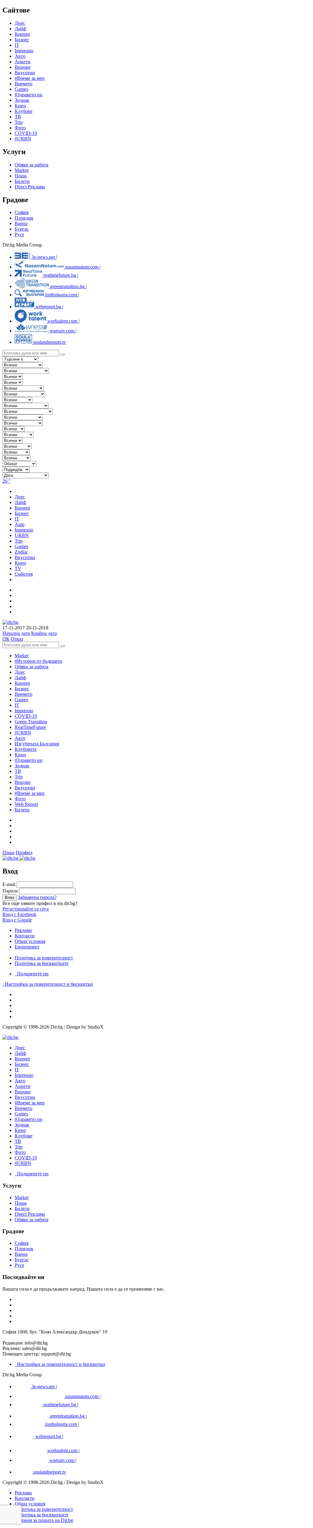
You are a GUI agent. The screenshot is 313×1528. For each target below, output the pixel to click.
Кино (20, 105)
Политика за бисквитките (41, 963)
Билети (22, 181)
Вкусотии (25, 72)
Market (21, 170)
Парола (10, 890)
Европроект (27, 946)
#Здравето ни (28, 94)
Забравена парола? (37, 897)
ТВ (18, 116)
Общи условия (30, 941)
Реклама (23, 930)
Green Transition (31, 721)
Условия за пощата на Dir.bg (44, 1520)
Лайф (20, 677)
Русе (19, 234)
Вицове (23, 67)
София (21, 212)
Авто (20, 56)
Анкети (23, 61)
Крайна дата (44, 633)
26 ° (6, 481)
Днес (20, 672)
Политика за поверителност (44, 957)
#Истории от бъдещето (38, 661)
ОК (5, 638)
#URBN (23, 138)
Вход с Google (17, 919)
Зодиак (22, 100)
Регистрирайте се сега (25, 908)
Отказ (17, 638)
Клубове (23, 111)
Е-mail (8, 884)
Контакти (25, 935)
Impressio (24, 710)
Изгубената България (37, 743)
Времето (23, 83)
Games (21, 89)
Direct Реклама (30, 186)
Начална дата (16, 633)
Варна (21, 223)
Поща (21, 175)
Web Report (26, 804)
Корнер (22, 683)
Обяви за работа (31, 164)
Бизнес (22, 688)
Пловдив (24, 218)
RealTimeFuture (30, 727)
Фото (20, 127)
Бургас (22, 229)
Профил (24, 852)
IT (17, 705)
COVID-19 (26, 133)
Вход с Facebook (19, 914)
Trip (19, 122)
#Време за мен (30, 78)
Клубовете (26, 749)
